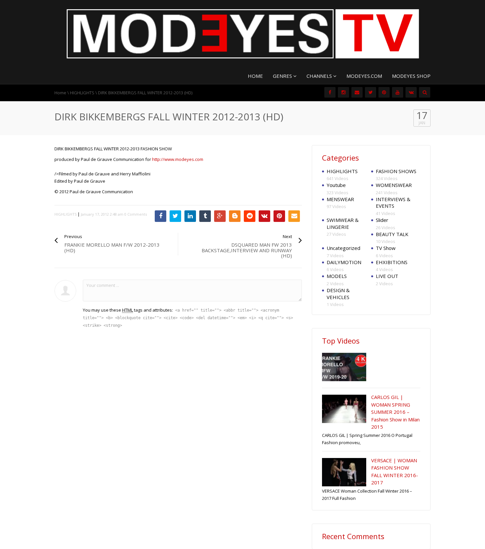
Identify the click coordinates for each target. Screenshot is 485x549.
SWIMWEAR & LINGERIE (343, 223)
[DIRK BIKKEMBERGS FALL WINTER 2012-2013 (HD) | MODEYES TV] (242, 33)
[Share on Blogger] (235, 216)
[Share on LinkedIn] (190, 216)
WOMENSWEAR (394, 185)
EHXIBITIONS (391, 262)
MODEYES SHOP (411, 76)
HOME (255, 76)
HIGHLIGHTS (82, 93)
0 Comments (135, 214)
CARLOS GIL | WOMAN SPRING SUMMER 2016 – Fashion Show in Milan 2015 (395, 412)
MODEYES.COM (364, 76)
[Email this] (294, 216)
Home (60, 93)
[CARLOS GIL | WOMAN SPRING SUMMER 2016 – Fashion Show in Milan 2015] (344, 409)
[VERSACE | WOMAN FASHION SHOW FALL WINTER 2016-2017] (344, 472)
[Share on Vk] (264, 216)
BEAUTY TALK (392, 234)
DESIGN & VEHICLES (338, 293)
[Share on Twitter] (175, 216)
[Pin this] (279, 216)
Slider (382, 220)
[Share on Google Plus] (220, 216)
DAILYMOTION (344, 262)
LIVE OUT (387, 276)
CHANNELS (320, 76)
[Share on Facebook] (160, 216)
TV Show (386, 248)
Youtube (336, 185)
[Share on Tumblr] (205, 216)
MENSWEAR (340, 199)
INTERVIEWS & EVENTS (393, 202)
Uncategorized (343, 248)
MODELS (337, 276)
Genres (283, 76)
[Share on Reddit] (249, 216)
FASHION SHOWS (396, 171)
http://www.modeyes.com (177, 159)
